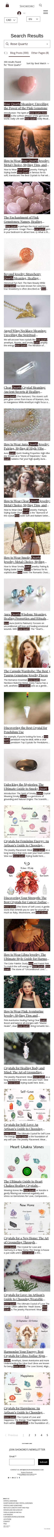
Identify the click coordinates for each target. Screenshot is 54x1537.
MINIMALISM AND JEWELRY (12, 1510)
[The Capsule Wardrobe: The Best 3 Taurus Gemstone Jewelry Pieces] (27, 651)
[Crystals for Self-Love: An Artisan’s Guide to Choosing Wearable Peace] (27, 1105)
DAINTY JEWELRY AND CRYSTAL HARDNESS (18, 1503)
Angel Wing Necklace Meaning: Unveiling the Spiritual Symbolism (25, 333)
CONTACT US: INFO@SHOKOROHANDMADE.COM (27, 1470)
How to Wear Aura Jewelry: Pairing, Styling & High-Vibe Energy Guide (26, 446)
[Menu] (45, 12)
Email (12, 1456)
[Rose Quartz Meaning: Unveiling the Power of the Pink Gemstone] (27, 84)
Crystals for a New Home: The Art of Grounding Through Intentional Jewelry (26, 1240)
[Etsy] (11, 1477)
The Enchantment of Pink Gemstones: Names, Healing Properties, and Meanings (23, 219)
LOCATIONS (7, 1519)
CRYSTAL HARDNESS (10, 1501)
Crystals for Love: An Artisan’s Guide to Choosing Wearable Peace (24, 1297)
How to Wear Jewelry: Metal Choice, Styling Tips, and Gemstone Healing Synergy (26, 163)
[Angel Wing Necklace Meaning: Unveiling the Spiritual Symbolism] (27, 311)
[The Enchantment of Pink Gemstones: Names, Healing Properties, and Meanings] (27, 198)
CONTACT (6, 1521)
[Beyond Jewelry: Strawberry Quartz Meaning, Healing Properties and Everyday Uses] (27, 254)
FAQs (5, 1524)
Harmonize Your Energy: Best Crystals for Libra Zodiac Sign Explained (24, 1354)
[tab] (19, 53)
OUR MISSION (8, 1515)
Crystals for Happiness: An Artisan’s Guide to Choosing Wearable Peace (23, 1410)
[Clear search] (47, 44)
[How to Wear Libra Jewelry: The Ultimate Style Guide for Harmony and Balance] (27, 935)
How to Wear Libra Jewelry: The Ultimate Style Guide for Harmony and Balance (27, 956)
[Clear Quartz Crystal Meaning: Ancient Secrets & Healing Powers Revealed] (27, 368)
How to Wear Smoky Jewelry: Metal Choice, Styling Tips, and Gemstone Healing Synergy (24, 559)
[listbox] (10, 20)
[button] (10, 20)
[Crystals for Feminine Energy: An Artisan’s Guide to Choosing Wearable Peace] (27, 821)
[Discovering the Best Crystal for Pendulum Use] (27, 708)
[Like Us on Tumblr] (19, 1477)
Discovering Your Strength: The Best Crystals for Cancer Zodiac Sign (25, 900)
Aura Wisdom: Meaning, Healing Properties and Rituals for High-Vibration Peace (25, 616)
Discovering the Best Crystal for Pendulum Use (25, 730)
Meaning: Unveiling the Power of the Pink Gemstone (26, 106)
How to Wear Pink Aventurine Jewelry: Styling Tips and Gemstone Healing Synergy (24, 1013)
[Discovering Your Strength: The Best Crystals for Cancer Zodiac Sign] (27, 878)
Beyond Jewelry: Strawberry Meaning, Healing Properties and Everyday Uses (24, 276)
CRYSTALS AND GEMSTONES (12, 1505)
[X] (17, 1477)
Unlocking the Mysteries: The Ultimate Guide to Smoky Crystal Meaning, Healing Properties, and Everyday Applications (26, 786)
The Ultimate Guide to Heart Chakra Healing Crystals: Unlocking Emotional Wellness (25, 1183)
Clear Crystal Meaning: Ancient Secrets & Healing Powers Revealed (25, 389)
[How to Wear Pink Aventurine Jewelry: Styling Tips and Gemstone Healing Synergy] (27, 992)
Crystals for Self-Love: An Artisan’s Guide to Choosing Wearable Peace (23, 1127)
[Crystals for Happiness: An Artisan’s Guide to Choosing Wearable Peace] (27, 1388)
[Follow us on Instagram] (15, 1477)
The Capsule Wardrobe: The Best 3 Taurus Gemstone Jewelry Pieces (27, 673)
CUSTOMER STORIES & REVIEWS (13, 1517)
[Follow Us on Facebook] (13, 1477)
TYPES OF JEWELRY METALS (12, 1512)
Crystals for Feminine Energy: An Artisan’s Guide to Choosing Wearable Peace (26, 843)
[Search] (38, 5)
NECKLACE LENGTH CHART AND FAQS (16, 1508)
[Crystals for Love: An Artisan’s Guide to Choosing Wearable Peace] (27, 1275)
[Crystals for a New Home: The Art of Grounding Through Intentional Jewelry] (27, 1218)
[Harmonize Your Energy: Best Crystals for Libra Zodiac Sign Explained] (27, 1332)
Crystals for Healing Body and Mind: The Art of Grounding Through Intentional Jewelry (24, 1070)
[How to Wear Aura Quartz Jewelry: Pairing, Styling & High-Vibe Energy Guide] (27, 424)
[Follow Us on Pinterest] (8, 1477)
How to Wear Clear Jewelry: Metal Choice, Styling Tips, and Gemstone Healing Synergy (27, 503)
